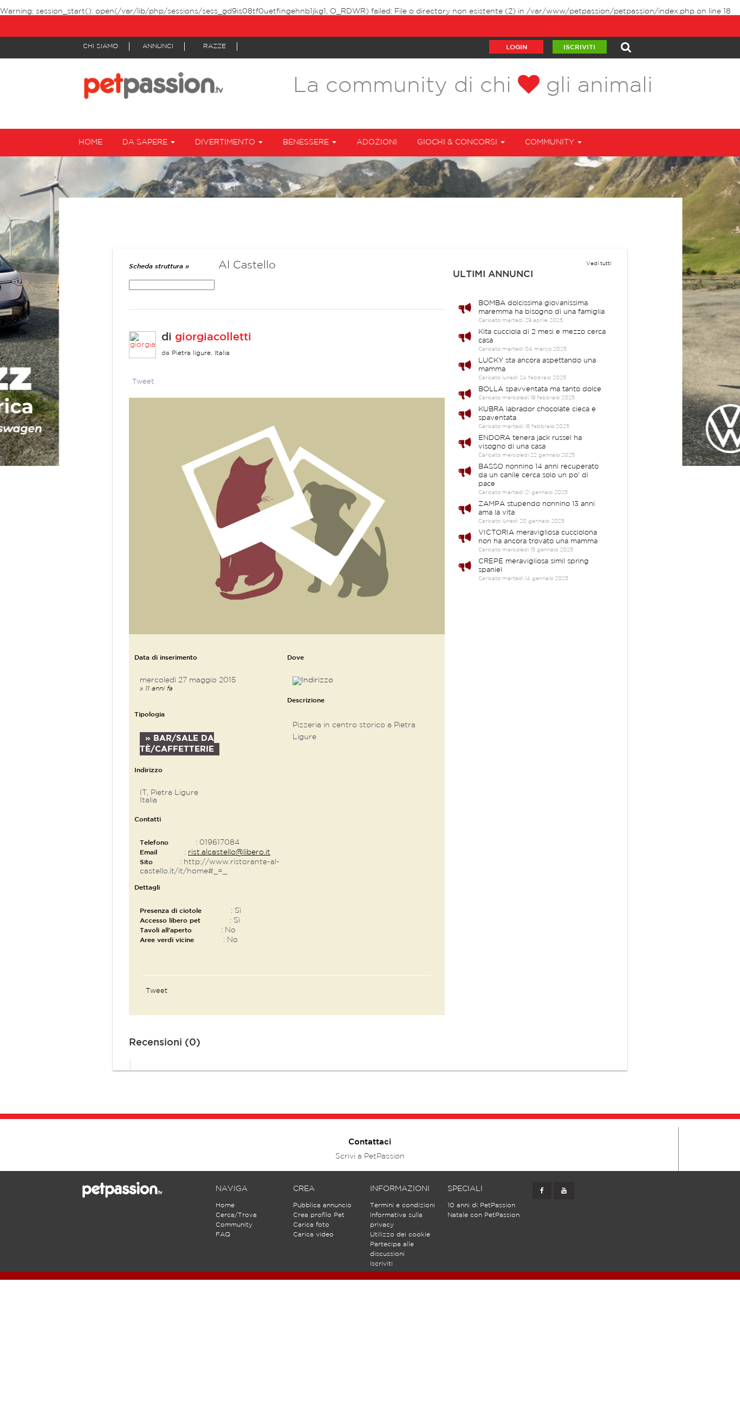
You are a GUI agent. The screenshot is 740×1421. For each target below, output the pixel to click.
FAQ (223, 1235)
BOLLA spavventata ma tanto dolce (539, 389)
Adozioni (376, 142)
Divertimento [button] (226, 142)
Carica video (313, 1235)
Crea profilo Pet (319, 1215)
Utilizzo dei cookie (400, 1235)
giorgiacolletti (213, 337)
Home (90, 142)
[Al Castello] (287, 515)
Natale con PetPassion (483, 1215)
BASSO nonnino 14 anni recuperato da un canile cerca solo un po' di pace (538, 475)
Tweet (143, 382)
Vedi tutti (598, 263)
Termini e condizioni (402, 1205)
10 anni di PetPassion (481, 1205)
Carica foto (311, 1225)
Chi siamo (100, 46)
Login (516, 47)
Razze (214, 46)
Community (234, 1225)
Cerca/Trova (236, 1215)
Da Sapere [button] (146, 142)
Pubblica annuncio (322, 1205)
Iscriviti (579, 47)
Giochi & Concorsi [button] (458, 142)
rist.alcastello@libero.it (229, 852)
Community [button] (550, 142)
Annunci (157, 46)
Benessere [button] (307, 142)
